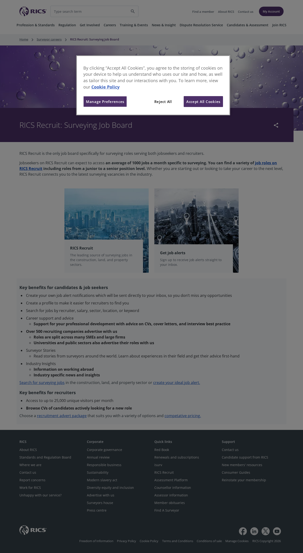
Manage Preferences (105, 101)
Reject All (163, 101)
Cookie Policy (105, 87)
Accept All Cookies (203, 101)
